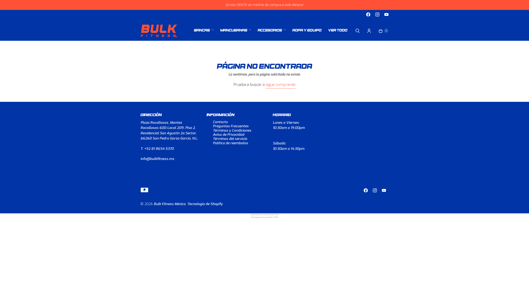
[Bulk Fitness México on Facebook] (368, 14)
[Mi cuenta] (369, 31)
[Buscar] (357, 31)
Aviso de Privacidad (228, 134)
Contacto (220, 122)
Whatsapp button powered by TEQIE (264, 217)
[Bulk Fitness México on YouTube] (386, 14)
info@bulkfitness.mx (157, 158)
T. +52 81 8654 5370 (157, 148)
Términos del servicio (230, 138)
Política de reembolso (230, 143)
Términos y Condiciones (232, 130)
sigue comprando (280, 84)
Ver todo (337, 30)
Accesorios (270, 30)
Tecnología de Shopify (205, 204)
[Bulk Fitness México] (159, 31)
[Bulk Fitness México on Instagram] (377, 14)
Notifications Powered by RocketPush (264, 214)
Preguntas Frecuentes (231, 126)
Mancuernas (233, 30)
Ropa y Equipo (307, 30)
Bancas (202, 30)
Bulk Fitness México (170, 204)
